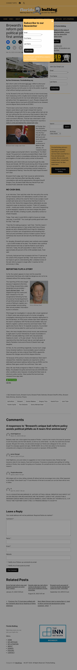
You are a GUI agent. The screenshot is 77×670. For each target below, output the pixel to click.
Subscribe (28, 51)
